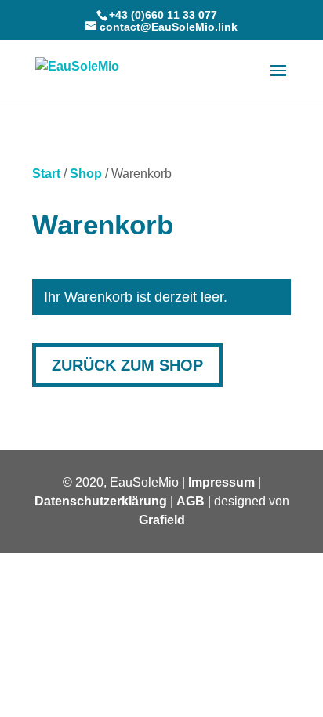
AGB (190, 501)
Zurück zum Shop (127, 365)
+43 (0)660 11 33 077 (163, 15)
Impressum (221, 482)
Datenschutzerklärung (100, 501)
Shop (86, 173)
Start (46, 173)
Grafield (162, 520)
